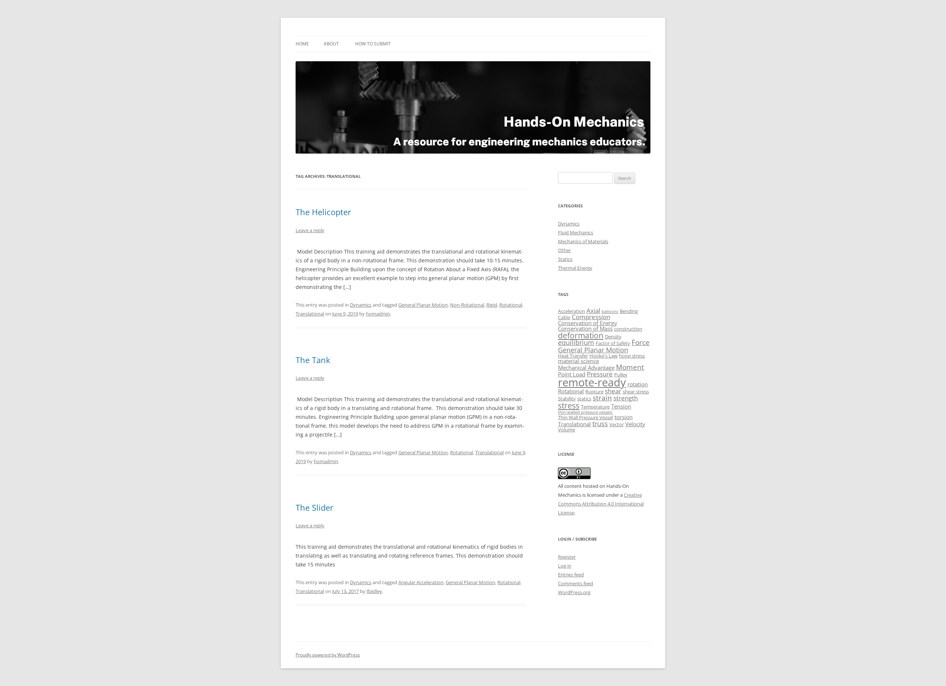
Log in (564, 565)
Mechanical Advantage (586, 367)
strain (602, 398)
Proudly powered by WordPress (328, 655)
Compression (591, 317)
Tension (621, 406)
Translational (310, 313)
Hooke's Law (603, 355)
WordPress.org (574, 592)
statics (584, 398)
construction (628, 328)
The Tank (313, 359)
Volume (566, 429)
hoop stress (632, 355)
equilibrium (576, 342)
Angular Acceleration (420, 582)
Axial (593, 310)
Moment (630, 367)
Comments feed (575, 583)
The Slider (314, 507)
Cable (564, 317)
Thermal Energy (575, 268)
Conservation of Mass (585, 328)
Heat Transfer (573, 355)
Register (567, 557)
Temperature (595, 406)
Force (641, 342)
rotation (637, 384)
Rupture (594, 391)
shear (613, 391)
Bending (629, 311)
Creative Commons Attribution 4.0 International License (601, 504)
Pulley (620, 374)
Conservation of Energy (587, 323)
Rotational (510, 304)
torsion (624, 417)
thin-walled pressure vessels (585, 412)
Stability (567, 398)
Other (564, 250)
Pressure (600, 374)
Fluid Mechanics (575, 232)
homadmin (378, 313)
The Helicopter (323, 211)
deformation (580, 335)
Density (613, 336)
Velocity (635, 424)
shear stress (636, 391)
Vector (616, 424)
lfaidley (374, 591)
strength (625, 398)
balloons (610, 311)
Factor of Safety (613, 343)
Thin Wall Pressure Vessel (585, 417)
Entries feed (571, 574)
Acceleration (571, 311)
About (331, 44)
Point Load (571, 374)
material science (578, 361)
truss (600, 423)
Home (302, 44)
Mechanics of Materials (583, 241)
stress (568, 405)
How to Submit (373, 44)
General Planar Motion (423, 304)
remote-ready (592, 382)
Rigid (491, 304)
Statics (565, 259)
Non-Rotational (467, 304)
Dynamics (360, 304)
